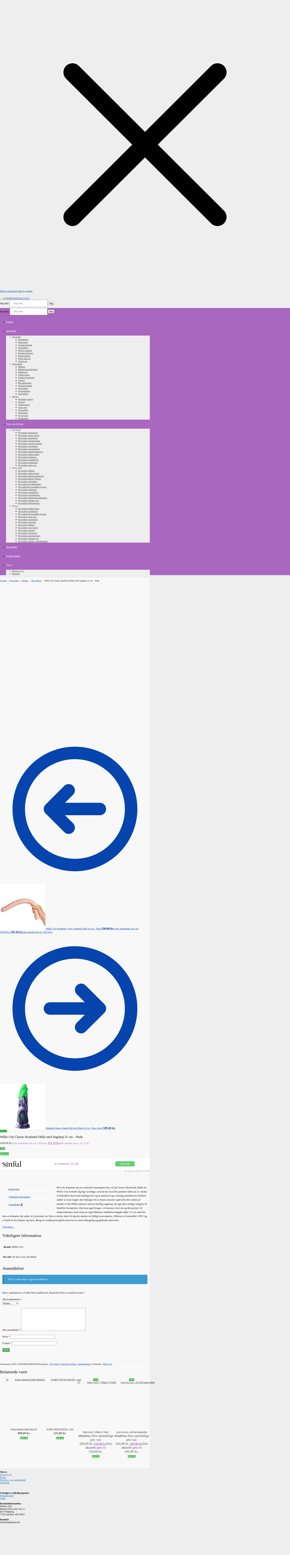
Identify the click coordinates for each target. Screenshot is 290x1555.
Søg (51, 303)
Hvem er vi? (6, 1474)
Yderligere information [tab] (19, 1197)
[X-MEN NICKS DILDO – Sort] (60, 1401)
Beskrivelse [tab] (13, 1189)
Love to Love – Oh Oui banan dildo (131, 1432)
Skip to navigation (8, 291)
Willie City (107, 1364)
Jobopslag (5, 1482)
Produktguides (7, 1495)
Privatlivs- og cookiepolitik (13, 1480)
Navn (6, 1336)
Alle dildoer (36, 581)
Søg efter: (4, 303)
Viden (3, 1498)
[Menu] (1, 299)
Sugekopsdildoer (84, 1364)
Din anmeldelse (11, 1330)
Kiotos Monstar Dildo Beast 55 (24, 1429)
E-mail (6, 1343)
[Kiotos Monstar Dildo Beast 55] (24, 1401)
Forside (3, 581)
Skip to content (25, 291)
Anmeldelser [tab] (15, 1204)
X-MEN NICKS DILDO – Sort (59, 1429)
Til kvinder (14, 581)
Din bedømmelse (12, 1299)
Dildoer (25, 581)
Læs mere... (8, 1226)
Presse (3, 1477)
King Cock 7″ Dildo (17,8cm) (96, 1432)
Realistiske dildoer (68, 1364)
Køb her (4, 1153)
